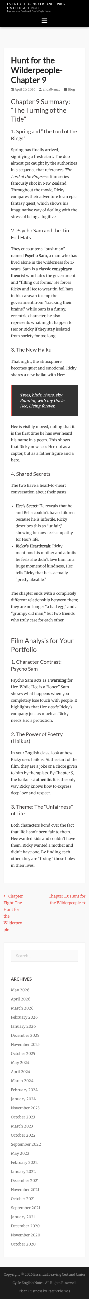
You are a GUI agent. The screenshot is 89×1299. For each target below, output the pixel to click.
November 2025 (25, 1044)
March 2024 (22, 1080)
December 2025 (25, 1035)
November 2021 (25, 1189)
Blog (71, 89)
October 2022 (23, 1135)
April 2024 (20, 1071)
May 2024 (20, 1062)
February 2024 (24, 1089)
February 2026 (24, 1017)
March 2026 (22, 1008)
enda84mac (51, 89)
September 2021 (25, 1207)
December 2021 (25, 1180)
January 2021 (23, 1216)
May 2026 (20, 990)
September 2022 (26, 1144)
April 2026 (20, 999)
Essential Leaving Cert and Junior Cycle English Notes (36, 6)
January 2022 (23, 1171)
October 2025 (23, 1053)
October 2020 (23, 1244)
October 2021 (23, 1198)
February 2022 (24, 1162)
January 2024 (23, 1098)
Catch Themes (59, 1291)
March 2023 (22, 1126)
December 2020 (25, 1226)
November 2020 (25, 1235)
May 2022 (20, 1153)
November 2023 (25, 1108)
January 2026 (23, 1026)
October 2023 (23, 1117)
